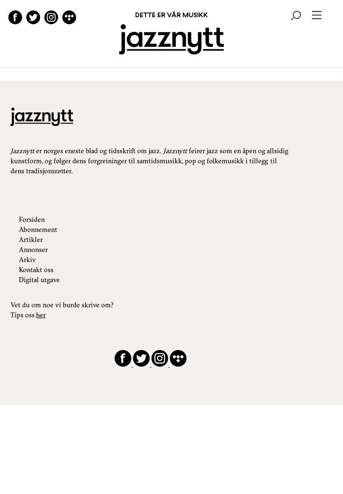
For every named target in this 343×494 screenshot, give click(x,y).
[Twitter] (33, 18)
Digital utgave (39, 279)
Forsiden (32, 219)
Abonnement (38, 229)
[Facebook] (15, 18)
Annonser (33, 249)
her (41, 315)
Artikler (31, 239)
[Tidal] (69, 18)
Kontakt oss (36, 269)
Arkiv (27, 259)
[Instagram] (51, 18)
